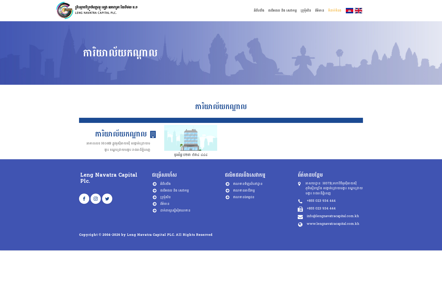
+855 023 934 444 (321, 201)
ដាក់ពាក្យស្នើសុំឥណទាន (175, 210)
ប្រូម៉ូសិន (165, 197)
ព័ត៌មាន (164, 204)
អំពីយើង (165, 184)
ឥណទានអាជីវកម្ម (244, 190)
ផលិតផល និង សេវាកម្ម (174, 190)
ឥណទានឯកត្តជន (243, 197)
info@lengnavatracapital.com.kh (333, 216)
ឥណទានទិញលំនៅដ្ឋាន (247, 184)
